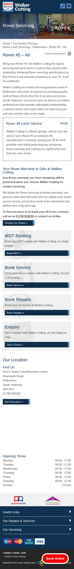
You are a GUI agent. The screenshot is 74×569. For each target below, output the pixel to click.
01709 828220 (25, 216)
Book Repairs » (15, 312)
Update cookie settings (15, 556)
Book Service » (15, 285)
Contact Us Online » (16, 222)
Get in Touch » (15, 344)
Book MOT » (14, 253)
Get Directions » (14, 401)
